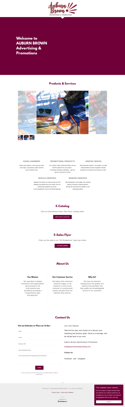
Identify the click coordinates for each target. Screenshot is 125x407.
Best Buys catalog (62, 217)
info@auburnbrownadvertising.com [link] (77, 347)
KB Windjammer (62, 245)
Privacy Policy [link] (48, 372)
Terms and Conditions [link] (67, 392)
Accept (109, 401)
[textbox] (39, 331)
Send (39, 367)
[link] (62, 8)
